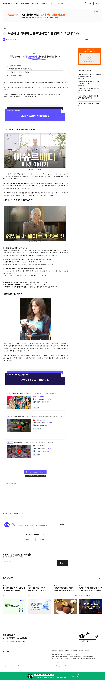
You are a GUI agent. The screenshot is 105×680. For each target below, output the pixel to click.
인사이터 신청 (98, 3)
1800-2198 (76, 658)
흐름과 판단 (35, 3)
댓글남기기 (62, 563)
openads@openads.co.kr (89, 658)
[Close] (78, 674)
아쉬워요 (42, 539)
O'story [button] (60, 3)
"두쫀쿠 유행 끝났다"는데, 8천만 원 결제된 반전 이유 (64, 589)
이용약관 (53, 663)
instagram (5, 666)
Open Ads (7, 3)
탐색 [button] (17, 3)
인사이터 (44, 3)
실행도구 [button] (52, 3)
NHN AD (6, 651)
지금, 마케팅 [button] (25, 3)
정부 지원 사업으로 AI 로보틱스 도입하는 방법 (37, 589)
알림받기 (62, 524)
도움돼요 (28, 539)
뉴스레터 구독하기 (85, 641)
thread (11, 666)
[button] (100, 578)
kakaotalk (16, 666)
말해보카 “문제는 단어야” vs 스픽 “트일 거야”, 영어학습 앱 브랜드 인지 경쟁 (90, 589)
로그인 (90, 3)
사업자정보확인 (70, 656)
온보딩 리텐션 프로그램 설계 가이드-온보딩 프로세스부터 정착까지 (14, 589)
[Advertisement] (89, 135)
